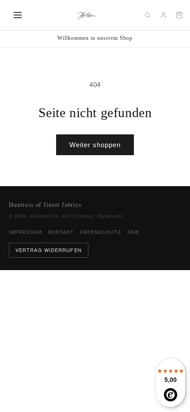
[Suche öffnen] (147, 15)
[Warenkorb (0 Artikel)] (179, 15)
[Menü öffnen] (17, 15)
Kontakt (61, 231)
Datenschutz (100, 231)
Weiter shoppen (95, 145)
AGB (133, 231)
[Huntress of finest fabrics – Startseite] (86, 15)
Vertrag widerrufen (48, 249)
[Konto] (163, 15)
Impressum (25, 231)
